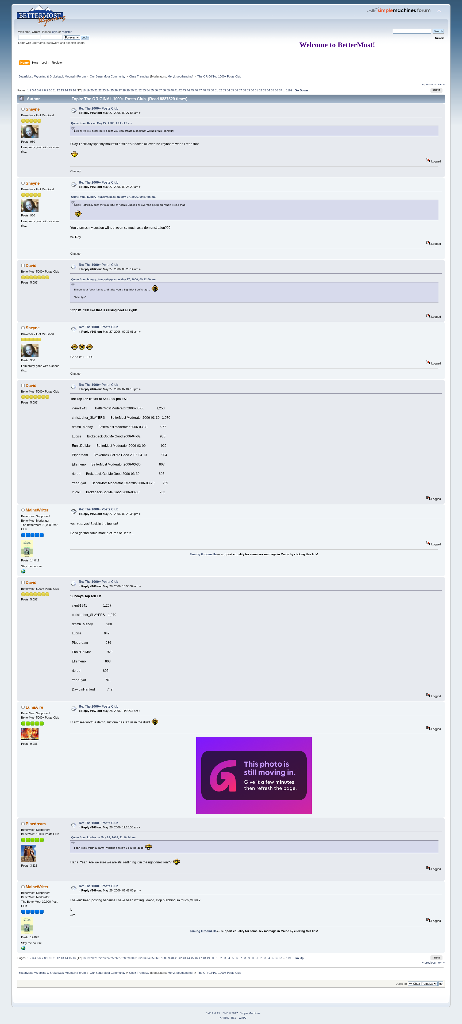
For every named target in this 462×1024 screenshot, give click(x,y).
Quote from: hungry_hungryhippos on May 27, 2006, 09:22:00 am (113, 279)
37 (160, 90)
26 (116, 90)
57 (240, 90)
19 (88, 90)
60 (252, 90)
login (54, 31)
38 (164, 90)
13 (62, 90)
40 (172, 90)
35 (152, 90)
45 (192, 90)
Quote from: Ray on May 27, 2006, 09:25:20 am (101, 123)
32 (140, 90)
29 (128, 90)
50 (212, 90)
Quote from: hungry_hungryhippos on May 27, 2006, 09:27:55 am (113, 196)
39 (168, 90)
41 (176, 90)
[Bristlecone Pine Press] (23, 572)
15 (70, 90)
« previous (429, 84)
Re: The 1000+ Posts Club (98, 108)
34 (148, 90)
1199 (289, 90)
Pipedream (36, 823)
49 (208, 90)
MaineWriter (37, 510)
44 (188, 90)
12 (58, 90)
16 (74, 90)
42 (180, 90)
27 (120, 90)
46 (196, 90)
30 (132, 90)
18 (84, 90)
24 (108, 90)
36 (156, 90)
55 (232, 90)
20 (92, 90)
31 (136, 90)
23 (104, 90)
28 (124, 90)
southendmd (184, 76)
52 (220, 90)
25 (112, 90)
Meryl (171, 76)
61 (256, 90)
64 (268, 90)
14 (66, 90)
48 (204, 90)
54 (228, 90)
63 (264, 90)
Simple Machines (250, 1013)
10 (50, 90)
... (284, 90)
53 (224, 90)
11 (54, 90)
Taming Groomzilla (203, 554)
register (66, 31)
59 (248, 90)
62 (260, 90)
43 (184, 90)
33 (144, 90)
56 (236, 90)
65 (272, 90)
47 (200, 90)
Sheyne (33, 109)
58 (244, 90)
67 (280, 90)
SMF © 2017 (230, 1013)
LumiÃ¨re (34, 707)
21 (96, 90)
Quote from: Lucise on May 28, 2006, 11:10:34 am (103, 837)
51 (216, 90)
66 (276, 90)
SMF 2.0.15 (213, 1013)
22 (100, 90)
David (31, 265)
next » (441, 84)
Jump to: (401, 983)
